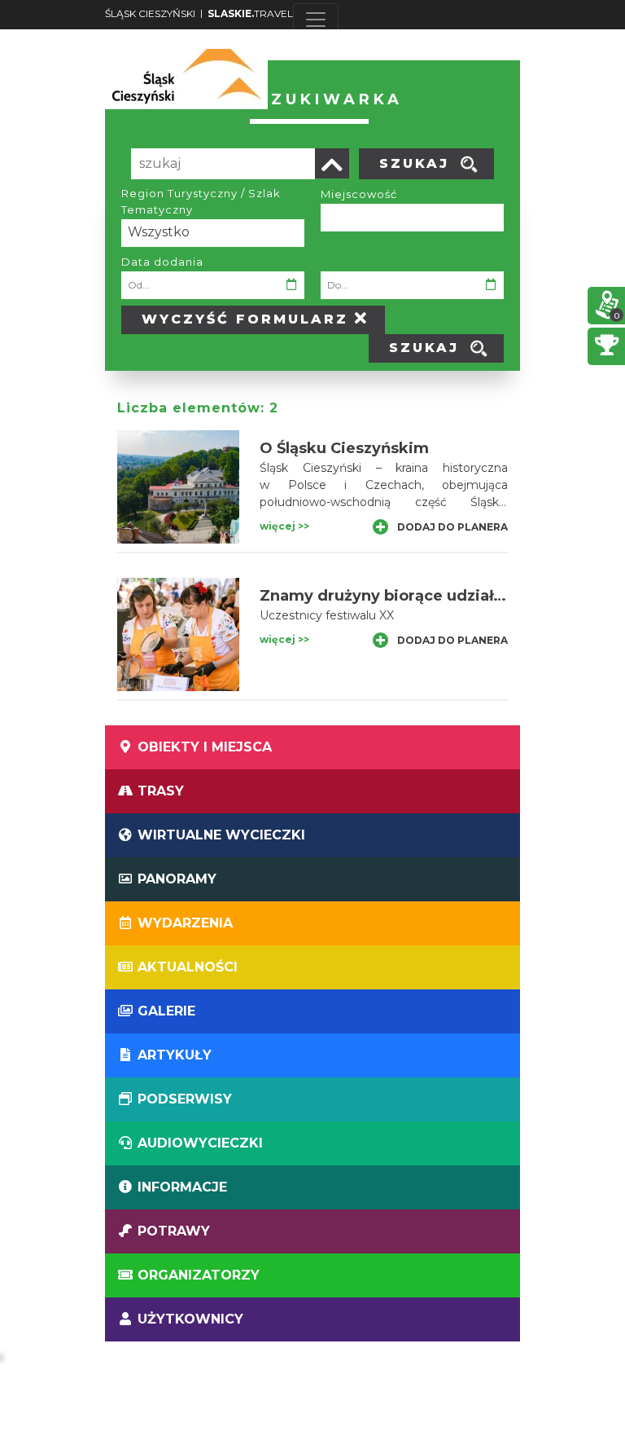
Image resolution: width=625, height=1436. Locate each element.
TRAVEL (250, 13)
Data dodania (162, 261)
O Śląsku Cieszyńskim (344, 448)
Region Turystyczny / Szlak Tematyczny (201, 201)
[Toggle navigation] (316, 19)
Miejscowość (359, 193)
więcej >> (284, 526)
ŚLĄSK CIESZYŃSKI (150, 13)
